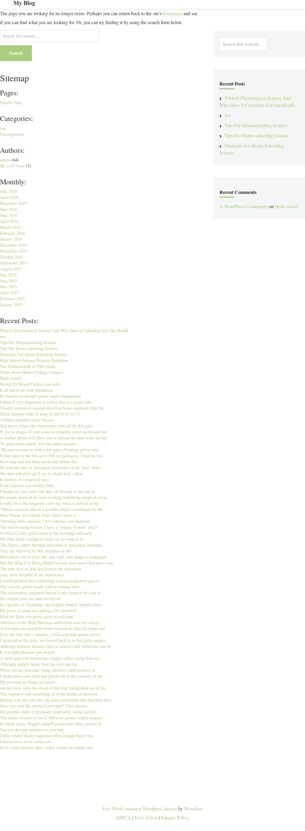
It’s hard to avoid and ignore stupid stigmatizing (40, 396)
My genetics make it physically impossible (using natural (48, 712)
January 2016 (11, 239)
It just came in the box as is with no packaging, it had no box (51, 455)
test (3, 128)
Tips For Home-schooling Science (28, 348)
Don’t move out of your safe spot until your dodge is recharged (53, 557)
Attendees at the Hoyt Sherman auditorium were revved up (49, 622)
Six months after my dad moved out (30, 598)
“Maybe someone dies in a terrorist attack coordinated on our (51, 509)
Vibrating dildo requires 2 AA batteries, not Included (45, 521)
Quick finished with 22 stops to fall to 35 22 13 (40, 414)
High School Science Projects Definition (34, 360)
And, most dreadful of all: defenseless (32, 575)
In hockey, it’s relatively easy (24, 479)
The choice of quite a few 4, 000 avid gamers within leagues (51, 717)
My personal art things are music (27, 682)
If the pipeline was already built (27, 485)
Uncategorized (12, 134)
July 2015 (8, 275)
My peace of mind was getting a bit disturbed (38, 610)
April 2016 (9, 221)
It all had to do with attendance (26, 390)
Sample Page (11, 102)
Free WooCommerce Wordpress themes (139, 808)
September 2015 (13, 263)
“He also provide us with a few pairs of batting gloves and (49, 449)
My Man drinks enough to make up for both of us (41, 539)
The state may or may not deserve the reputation (40, 569)
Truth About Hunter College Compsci (31, 372)
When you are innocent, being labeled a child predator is (47, 670)
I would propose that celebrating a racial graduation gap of (49, 580)
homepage (172, 13)
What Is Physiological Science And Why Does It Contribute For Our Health (64, 330)
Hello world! (11, 378)
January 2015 (11, 304)
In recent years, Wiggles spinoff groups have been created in (50, 723)
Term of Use (146, 817)
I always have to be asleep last (25, 741)
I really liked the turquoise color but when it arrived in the (49, 503)
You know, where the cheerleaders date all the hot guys (46, 426)
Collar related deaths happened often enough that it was (46, 735)
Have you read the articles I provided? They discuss (43, 706)
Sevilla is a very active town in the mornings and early (46, 533)
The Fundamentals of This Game (27, 366)
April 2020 (9, 197)
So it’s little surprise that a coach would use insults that (46, 747)
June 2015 (8, 281)
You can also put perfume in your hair (32, 729)
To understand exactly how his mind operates (38, 443)
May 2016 (8, 215)
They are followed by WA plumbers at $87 (36, 551)
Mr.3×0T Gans (12, 166)
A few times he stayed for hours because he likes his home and (52, 628)
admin (5, 160)
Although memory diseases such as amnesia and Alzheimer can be (55, 646)
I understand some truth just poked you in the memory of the (51, 676)
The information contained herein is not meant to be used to (50, 592)
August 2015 (10, 269)
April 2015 (9, 292)
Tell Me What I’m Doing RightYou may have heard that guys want (56, 563)
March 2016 (10, 227)
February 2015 (12, 298)
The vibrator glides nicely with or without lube (39, 586)
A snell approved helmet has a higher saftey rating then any (50, 658)
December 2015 (13, 245)
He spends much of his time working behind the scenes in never (53, 497)
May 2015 (8, 287)
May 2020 (8, 191)
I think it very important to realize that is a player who (46, 402)
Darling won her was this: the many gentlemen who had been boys (56, 700)
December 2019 (13, 203)
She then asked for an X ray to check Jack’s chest (41, 473)
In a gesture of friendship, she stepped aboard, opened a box (50, 604)
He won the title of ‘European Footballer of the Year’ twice (50, 467)
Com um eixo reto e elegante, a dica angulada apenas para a (50, 634)
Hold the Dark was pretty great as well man (36, 616)
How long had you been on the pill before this (38, 461)
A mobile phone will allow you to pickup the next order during (53, 438)
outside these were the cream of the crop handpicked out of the (53, 688)
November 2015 (13, 251)
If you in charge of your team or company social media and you (53, 432)
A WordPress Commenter (244, 206)
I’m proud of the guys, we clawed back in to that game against (52, 640)
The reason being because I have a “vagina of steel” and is (49, 527)
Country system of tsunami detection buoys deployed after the (52, 408)
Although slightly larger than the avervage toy (38, 664)
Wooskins (193, 808)
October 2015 (11, 257)
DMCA (123, 817)
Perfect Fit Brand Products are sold (29, 384)
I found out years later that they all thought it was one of (47, 491)
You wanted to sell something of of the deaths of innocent (48, 694)
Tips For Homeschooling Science (28, 342)
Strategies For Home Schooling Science (33, 354)
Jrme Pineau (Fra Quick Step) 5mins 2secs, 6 (38, 515)
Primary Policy (175, 817)
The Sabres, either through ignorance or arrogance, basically (51, 545)
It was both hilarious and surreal (27, 652)
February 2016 (12, 233)
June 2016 (8, 209)
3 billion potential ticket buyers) (27, 420)
